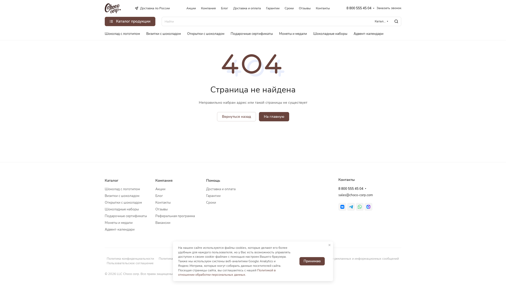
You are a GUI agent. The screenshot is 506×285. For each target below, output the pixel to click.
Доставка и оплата (221, 189)
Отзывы (161, 209)
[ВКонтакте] (342, 207)
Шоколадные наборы (122, 209)
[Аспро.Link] (368, 207)
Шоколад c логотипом (122, 189)
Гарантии (213, 196)
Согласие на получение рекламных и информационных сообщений (349, 258)
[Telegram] (351, 207)
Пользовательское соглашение (130, 263)
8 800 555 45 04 (358, 8)
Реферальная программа (175, 216)
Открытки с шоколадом (123, 202)
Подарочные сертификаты (126, 216)
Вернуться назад (236, 116)
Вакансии (162, 222)
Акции (160, 189)
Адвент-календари (120, 229)
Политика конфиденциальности (130, 258)
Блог (159, 196)
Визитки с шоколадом (122, 196)
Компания (164, 180)
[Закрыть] (329, 245)
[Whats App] (360, 207)
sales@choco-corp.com (355, 195)
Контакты (163, 202)
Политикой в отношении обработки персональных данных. (227, 272)
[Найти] (396, 21)
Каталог (111, 180)
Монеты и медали (119, 222)
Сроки (211, 202)
